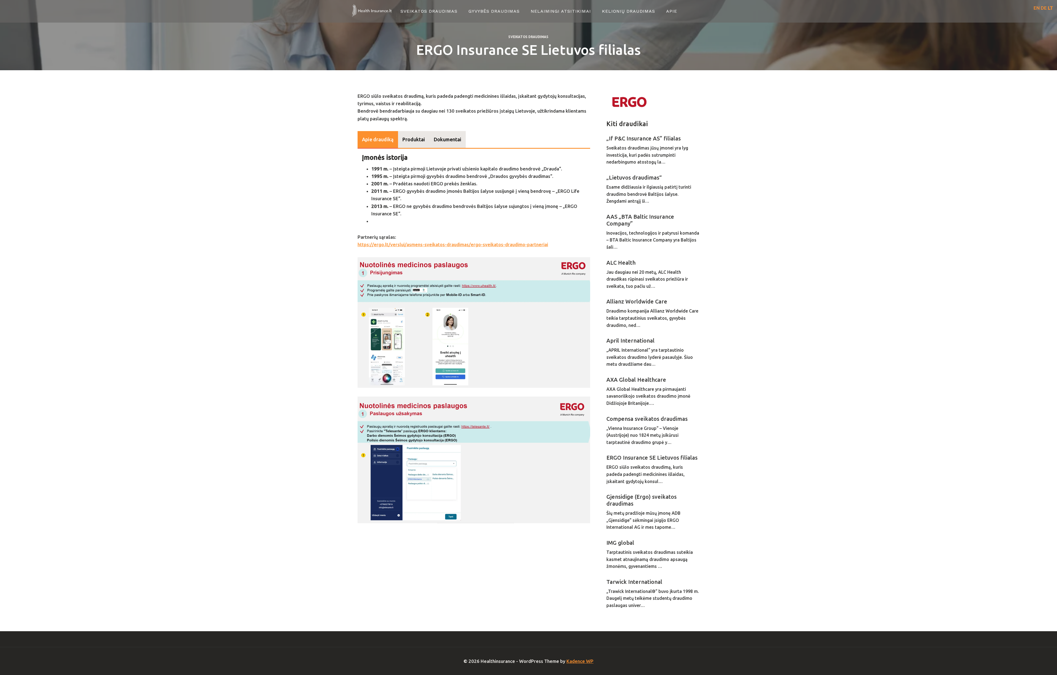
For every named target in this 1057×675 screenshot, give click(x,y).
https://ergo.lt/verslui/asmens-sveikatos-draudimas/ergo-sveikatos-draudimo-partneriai (453, 244)
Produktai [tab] (413, 139)
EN (1037, 7)
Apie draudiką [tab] (378, 139)
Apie (671, 11)
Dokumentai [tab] (447, 139)
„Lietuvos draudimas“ (634, 177)
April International (630, 340)
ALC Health (621, 262)
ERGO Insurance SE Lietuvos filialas (652, 457)
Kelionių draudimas (628, 11)
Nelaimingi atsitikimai (561, 11)
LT (1050, 7)
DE (1044, 7)
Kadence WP (579, 661)
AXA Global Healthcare (636, 379)
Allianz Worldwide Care (636, 301)
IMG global (620, 543)
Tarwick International (634, 582)
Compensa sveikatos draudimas (647, 419)
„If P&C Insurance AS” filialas (643, 138)
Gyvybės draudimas (494, 11)
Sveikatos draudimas (429, 11)
